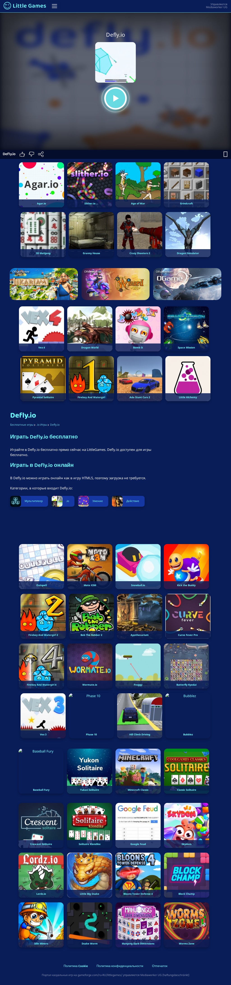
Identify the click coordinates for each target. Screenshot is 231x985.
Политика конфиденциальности (120, 966)
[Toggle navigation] (54, 6)
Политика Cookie (76, 966)
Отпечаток (159, 966)
